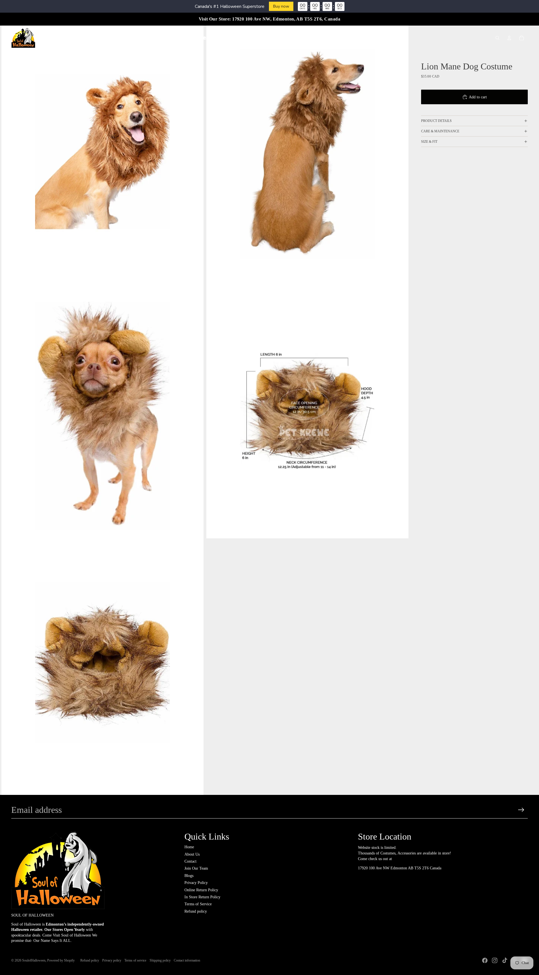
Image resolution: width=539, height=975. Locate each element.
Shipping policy (160, 960)
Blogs (188, 876)
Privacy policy (111, 960)
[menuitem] (164, 38)
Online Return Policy (201, 890)
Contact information (187, 960)
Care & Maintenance (440, 131)
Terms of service (135, 960)
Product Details (436, 121)
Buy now (281, 6)
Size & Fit (429, 142)
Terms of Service (198, 904)
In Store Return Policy (202, 897)
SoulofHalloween (33, 960)
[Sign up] (521, 810)
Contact (190, 861)
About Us (192, 854)
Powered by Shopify (61, 960)
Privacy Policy (196, 883)
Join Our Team (196, 868)
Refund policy (195, 911)
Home (189, 847)
